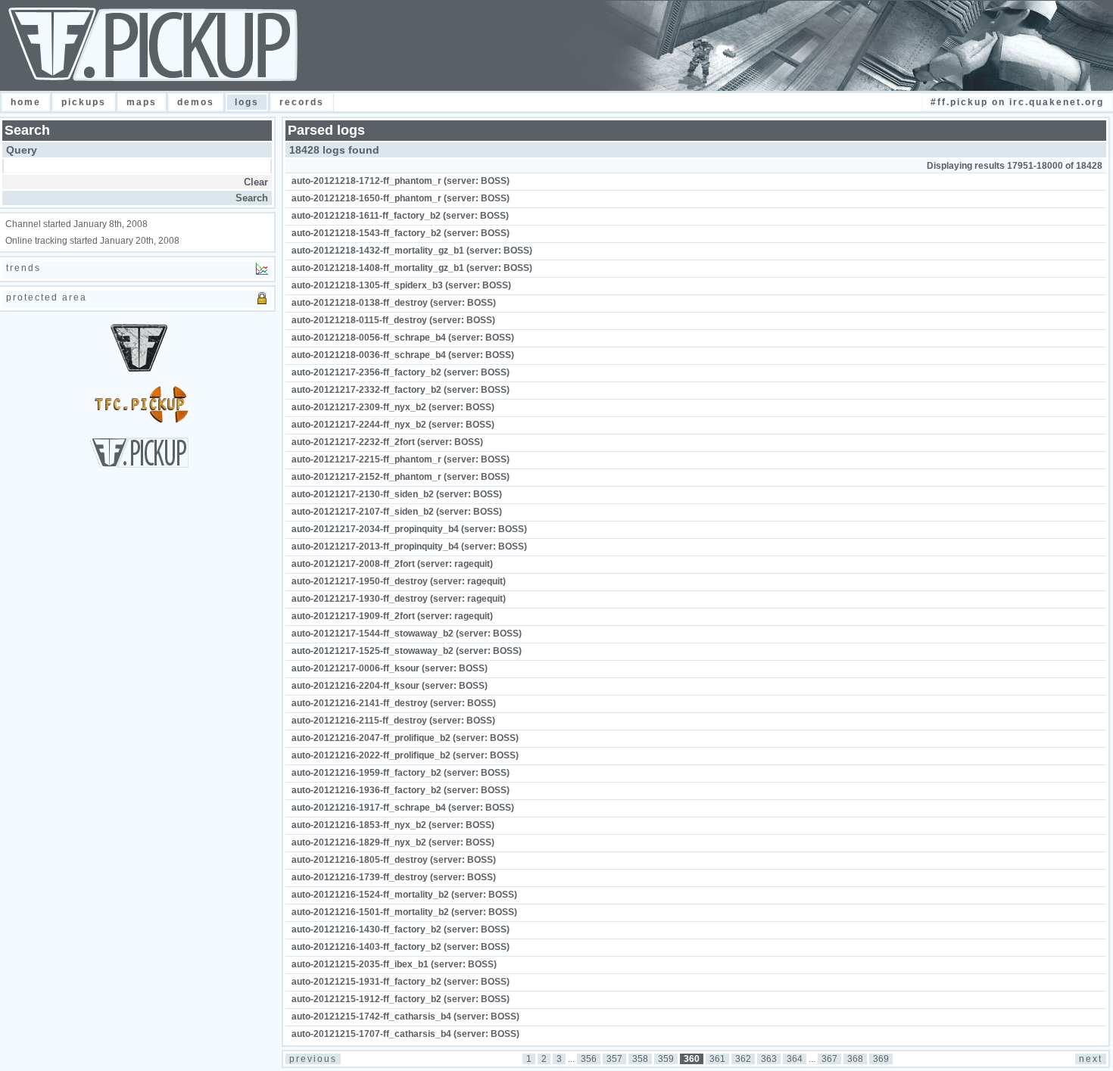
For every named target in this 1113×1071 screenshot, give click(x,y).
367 (829, 1059)
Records (301, 102)
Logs (247, 102)
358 (640, 1059)
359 (666, 1059)
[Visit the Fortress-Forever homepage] (139, 368)
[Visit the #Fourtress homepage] (139, 420)
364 (795, 1059)
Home (26, 102)
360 (692, 1059)
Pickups (83, 102)
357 (614, 1059)
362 (743, 1059)
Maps (141, 102)
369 (881, 1059)
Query (21, 150)
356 (589, 1059)
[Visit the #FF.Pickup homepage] (139, 464)
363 (769, 1059)
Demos (195, 102)
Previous (313, 1059)
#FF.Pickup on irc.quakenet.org (1017, 102)
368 (855, 1059)
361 (717, 1059)
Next (1090, 1059)
